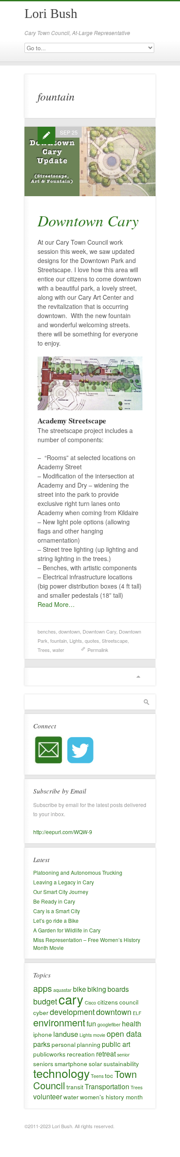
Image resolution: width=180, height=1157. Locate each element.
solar (95, 1063)
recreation (81, 1054)
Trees (44, 649)
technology (61, 1072)
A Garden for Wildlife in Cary (66, 930)
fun (91, 1023)
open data (124, 1033)
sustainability (121, 1063)
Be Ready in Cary (54, 901)
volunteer (47, 1096)
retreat (106, 1054)
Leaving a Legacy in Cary (63, 882)
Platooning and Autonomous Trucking (77, 872)
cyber (40, 1012)
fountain (58, 640)
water (58, 649)
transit (74, 1086)
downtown (69, 631)
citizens (107, 1002)
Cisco (90, 1002)
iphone (42, 1034)
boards (118, 989)
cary (71, 999)
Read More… (56, 604)
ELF (137, 1013)
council (128, 1002)
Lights (75, 640)
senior (123, 1054)
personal (64, 1044)
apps (42, 988)
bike (79, 989)
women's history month (111, 1096)
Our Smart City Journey (60, 891)
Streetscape (115, 640)
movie (99, 1035)
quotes (92, 640)
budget (45, 1001)
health (131, 1023)
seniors (43, 1063)
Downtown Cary (88, 220)
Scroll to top (138, 676)
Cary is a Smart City (56, 911)
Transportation (107, 1086)
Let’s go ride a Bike (56, 920)
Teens (97, 1076)
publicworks (49, 1054)
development (72, 1011)
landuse (65, 1034)
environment (59, 1022)
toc (109, 1075)
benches (47, 631)
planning (88, 1044)
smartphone (71, 1063)
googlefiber (109, 1024)
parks (41, 1044)
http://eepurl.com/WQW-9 (62, 831)
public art (116, 1044)
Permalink (97, 649)
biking (96, 989)
